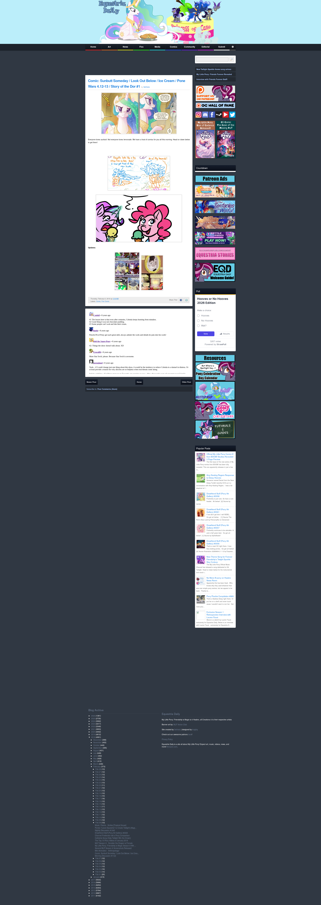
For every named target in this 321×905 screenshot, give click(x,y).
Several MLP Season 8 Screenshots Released (113, 848)
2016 (93, 882)
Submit (221, 46)
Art (109, 46)
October (96, 745)
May (95, 758)
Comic (98, 301)
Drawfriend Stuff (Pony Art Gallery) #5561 (218, 510)
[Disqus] (138, 342)
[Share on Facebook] (181, 300)
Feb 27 (98, 772)
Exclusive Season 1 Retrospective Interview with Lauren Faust (219, 615)
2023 (93, 723)
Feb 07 (98, 858)
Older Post (186, 382)
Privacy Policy (167, 739)
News (125, 46)
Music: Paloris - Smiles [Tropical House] (110, 825)
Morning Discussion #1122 (105, 855)
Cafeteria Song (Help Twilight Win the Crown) (113, 838)
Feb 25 (98, 777)
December (97, 739)
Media (157, 46)
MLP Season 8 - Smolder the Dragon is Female (114, 843)
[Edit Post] (120, 299)
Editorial (206, 46)
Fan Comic (105, 301)
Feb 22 (98, 785)
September (97, 747)
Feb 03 (98, 869)
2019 (93, 734)
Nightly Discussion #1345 (105, 830)
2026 (93, 715)
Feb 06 (98, 861)
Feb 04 (98, 866)
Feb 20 (98, 790)
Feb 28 (98, 769)
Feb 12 (98, 812)
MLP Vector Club (180, 724)
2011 (93, 895)
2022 (93, 726)
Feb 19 (98, 793)
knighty (195, 729)
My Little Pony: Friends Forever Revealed (214, 74)
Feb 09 (98, 820)
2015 (93, 885)
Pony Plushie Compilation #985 (220, 596)
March (95, 764)
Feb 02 (98, 871)
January (96, 877)
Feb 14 (98, 806)
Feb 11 (98, 814)
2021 (93, 729)
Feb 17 (98, 798)
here (190, 734)
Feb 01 (98, 874)
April (95, 761)
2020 (93, 731)
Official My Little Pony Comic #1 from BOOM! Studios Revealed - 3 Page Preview (220, 457)
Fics (141, 46)
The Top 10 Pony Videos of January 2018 (111, 840)
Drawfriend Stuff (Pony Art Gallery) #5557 (218, 526)
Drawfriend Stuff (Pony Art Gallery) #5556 (218, 542)
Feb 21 (98, 787)
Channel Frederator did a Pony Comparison (112, 835)
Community (189, 46)
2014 (93, 887)
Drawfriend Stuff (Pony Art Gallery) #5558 (218, 494)
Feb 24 (98, 779)
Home (93, 46)
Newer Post (91, 382)
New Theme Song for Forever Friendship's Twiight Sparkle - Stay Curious (219, 559)
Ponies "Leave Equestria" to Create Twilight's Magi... (115, 828)
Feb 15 (98, 804)
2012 (93, 893)
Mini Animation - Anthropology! (107, 850)
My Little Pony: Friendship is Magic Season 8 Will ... (115, 845)
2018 (93, 737)
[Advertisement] (215, 647)
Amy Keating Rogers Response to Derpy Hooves (220, 476)
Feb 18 (98, 796)
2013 (93, 890)
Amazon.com (172, 746)
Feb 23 (98, 782)
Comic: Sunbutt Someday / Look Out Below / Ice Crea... (117, 853)
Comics (173, 46)
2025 (93, 718)
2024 (93, 721)
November (97, 742)
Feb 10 (98, 817)
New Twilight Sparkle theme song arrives (213, 69)
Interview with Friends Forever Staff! (211, 79)
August (96, 750)
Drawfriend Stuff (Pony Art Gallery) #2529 (111, 833)
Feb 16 (98, 801)
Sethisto (177, 729)
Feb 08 (98, 822)
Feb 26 (98, 774)
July (94, 753)
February (97, 766)
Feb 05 (98, 863)
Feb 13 (98, 809)
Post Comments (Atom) (107, 389)
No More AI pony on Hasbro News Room (219, 579)
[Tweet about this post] (186, 300)
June (95, 756)
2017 (93, 879)
